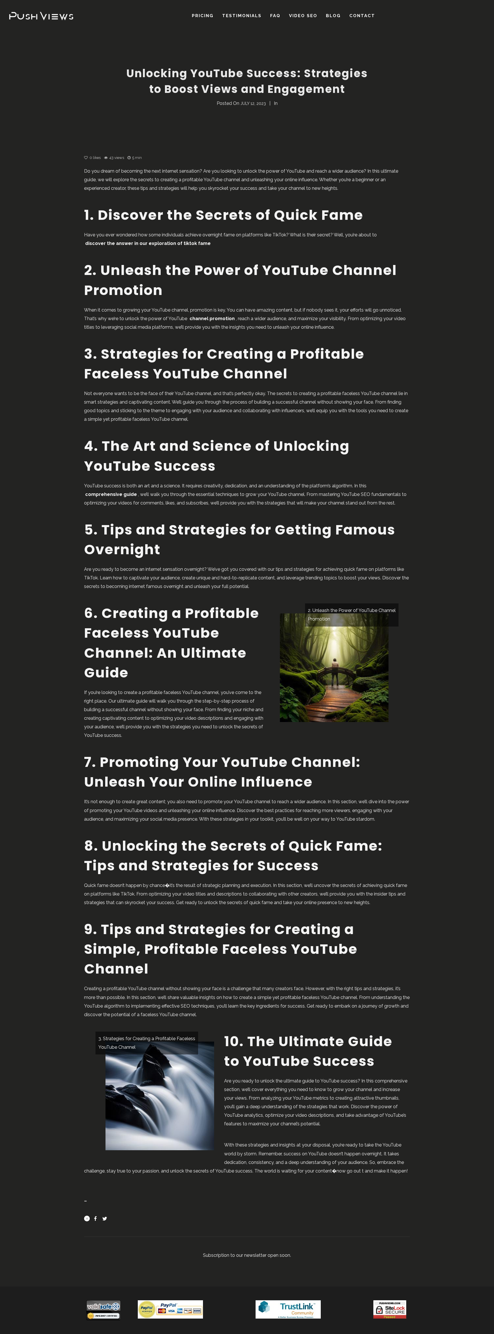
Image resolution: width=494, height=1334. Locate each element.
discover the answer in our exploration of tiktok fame (148, 243)
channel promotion (212, 318)
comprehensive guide (111, 494)
